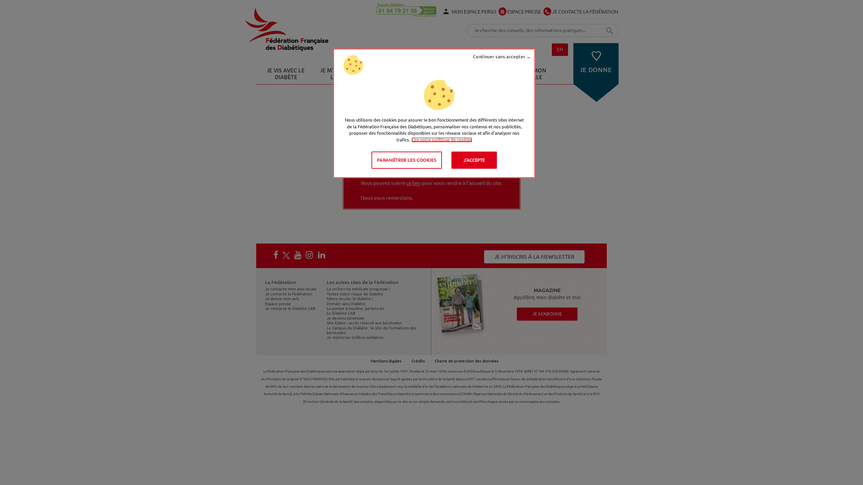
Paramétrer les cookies (406, 160)
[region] (434, 113)
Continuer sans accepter (499, 56)
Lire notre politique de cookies (442, 139)
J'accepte (474, 160)
